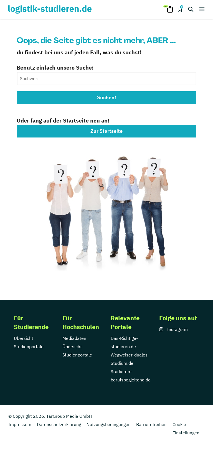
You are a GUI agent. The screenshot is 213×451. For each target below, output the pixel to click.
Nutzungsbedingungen (109, 424)
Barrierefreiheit (151, 424)
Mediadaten (74, 338)
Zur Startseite (106, 131)
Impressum (19, 424)
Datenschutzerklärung (59, 424)
